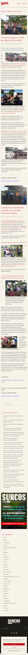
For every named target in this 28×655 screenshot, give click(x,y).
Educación (5, 569)
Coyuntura (5, 559)
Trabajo (5, 605)
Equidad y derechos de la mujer (11, 576)
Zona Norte (6, 610)
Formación (6, 579)
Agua (4, 538)
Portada (19, 3)
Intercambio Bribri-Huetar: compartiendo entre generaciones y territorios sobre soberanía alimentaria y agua (13, 456)
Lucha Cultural (7, 581)
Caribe (4, 555)
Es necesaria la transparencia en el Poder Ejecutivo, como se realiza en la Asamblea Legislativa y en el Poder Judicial (13, 434)
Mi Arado (5, 586)
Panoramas (6, 589)
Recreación (6, 593)
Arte (4, 550)
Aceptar (14, 644)
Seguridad (5, 598)
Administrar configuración (14, 650)
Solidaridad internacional (9, 603)
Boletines (5, 552)
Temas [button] (23, 3)
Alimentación (6, 543)
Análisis (5, 545)
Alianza (5, 540)
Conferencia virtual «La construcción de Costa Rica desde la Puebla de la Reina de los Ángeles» (13, 485)
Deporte (5, 564)
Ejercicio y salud (7, 572)
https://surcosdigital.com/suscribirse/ (10, 181)
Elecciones (6, 574)
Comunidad (20, 43)
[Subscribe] (25, 628)
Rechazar (14, 647)
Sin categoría (6, 601)
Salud (4, 596)
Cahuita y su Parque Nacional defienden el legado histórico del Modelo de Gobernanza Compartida (13, 475)
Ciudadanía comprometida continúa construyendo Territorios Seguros (12, 210)
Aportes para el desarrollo (9, 547)
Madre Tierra (6, 584)
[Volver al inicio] (4, 3)
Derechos (5, 567)
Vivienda (5, 608)
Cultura (5, 562)
